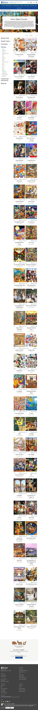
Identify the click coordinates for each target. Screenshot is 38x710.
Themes (4, 10)
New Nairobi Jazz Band (31, 584)
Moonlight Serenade (19, 222)
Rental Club (5, 38)
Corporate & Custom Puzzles (23, 670)
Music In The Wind (31, 627)
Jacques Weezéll (31, 181)
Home (2, 10)
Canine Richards (19, 160)
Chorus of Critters (19, 475)
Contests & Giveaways (22, 679)
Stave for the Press (22, 689)
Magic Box (19, 560)
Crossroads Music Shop (19, 285)
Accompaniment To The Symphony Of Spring (31, 562)
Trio (31, 475)
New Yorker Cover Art (5, 61)
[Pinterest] (5, 701)
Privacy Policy (31, 705)
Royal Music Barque (31, 538)
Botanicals (3, 51)
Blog (1, 686)
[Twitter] (1, 701)
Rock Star (19, 117)
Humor (3, 56)
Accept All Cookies (12, 708)
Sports (3, 67)
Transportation (4, 71)
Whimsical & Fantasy (5, 74)
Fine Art (3, 60)
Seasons (3, 66)
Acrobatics (19, 495)
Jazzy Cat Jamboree (19, 76)
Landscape (3, 57)
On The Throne (19, 97)
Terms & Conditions (4, 692)
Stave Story (3, 685)
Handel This (19, 370)
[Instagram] (9, 701)
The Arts (7, 10)
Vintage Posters (4, 73)
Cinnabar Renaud (19, 201)
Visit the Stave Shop (4, 688)
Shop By (3, 83)
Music (19, 434)
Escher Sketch (19, 138)
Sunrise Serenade (19, 350)
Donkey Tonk (31, 350)
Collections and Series (5, 79)
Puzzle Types (5, 41)
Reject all (7, 707)
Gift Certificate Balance (22, 677)
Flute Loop (19, 181)
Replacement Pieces (22, 691)
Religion (3, 64)
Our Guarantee (3, 689)
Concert (31, 413)
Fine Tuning (31, 454)
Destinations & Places (5, 53)
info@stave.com (3, 676)
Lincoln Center (19, 584)
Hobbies (3, 54)
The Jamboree (31, 222)
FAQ (19, 673)
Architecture (4, 50)
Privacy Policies (3, 691)
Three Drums (31, 201)
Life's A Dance (31, 370)
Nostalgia (31, 434)
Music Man (31, 517)
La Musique (19, 391)
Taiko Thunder (31, 76)
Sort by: (27, 35)
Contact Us (21, 685)
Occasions (4, 44)
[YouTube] (7, 701)
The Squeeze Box (31, 97)
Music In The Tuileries (31, 305)
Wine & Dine (4, 76)
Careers (20, 686)
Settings (2, 707)
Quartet (19, 517)
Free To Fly (31, 242)
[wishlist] (14, 52)
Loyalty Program (21, 674)
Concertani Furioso (19, 413)
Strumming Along (31, 285)
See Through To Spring (19, 264)
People (3, 63)
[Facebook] (3, 701)
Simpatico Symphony (31, 264)
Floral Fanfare (31, 117)
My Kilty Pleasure (19, 54)
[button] (28, 2)
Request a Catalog (22, 688)
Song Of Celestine (19, 604)
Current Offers (21, 676)
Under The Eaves (19, 454)
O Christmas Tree (31, 160)
